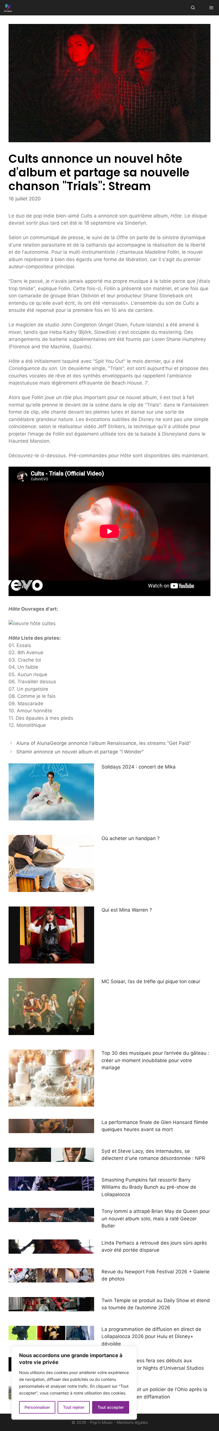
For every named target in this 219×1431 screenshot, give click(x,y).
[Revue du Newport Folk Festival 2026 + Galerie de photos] (51, 1278)
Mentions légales (132, 1422)
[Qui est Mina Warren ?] (51, 960)
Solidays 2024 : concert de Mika (139, 767)
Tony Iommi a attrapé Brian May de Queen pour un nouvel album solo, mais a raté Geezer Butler (156, 1218)
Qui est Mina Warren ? (127, 910)
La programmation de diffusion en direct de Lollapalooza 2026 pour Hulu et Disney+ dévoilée (151, 1336)
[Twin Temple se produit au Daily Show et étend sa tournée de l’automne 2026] (51, 1307)
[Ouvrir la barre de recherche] (193, 7)
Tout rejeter (73, 1407)
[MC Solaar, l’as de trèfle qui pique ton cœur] (51, 1031)
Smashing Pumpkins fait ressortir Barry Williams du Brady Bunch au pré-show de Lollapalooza (149, 1187)
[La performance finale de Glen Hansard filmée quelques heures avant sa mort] (51, 1129)
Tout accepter (111, 1407)
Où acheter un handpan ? (131, 838)
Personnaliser (37, 1407)
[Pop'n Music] (8, 7)
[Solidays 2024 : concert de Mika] (51, 817)
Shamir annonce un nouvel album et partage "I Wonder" (80, 752)
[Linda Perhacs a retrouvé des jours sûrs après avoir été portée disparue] (51, 1250)
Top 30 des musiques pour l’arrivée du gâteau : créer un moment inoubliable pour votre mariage (155, 1060)
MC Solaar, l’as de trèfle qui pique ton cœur (151, 981)
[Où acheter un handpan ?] (51, 888)
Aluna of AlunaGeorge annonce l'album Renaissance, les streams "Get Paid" (103, 743)
